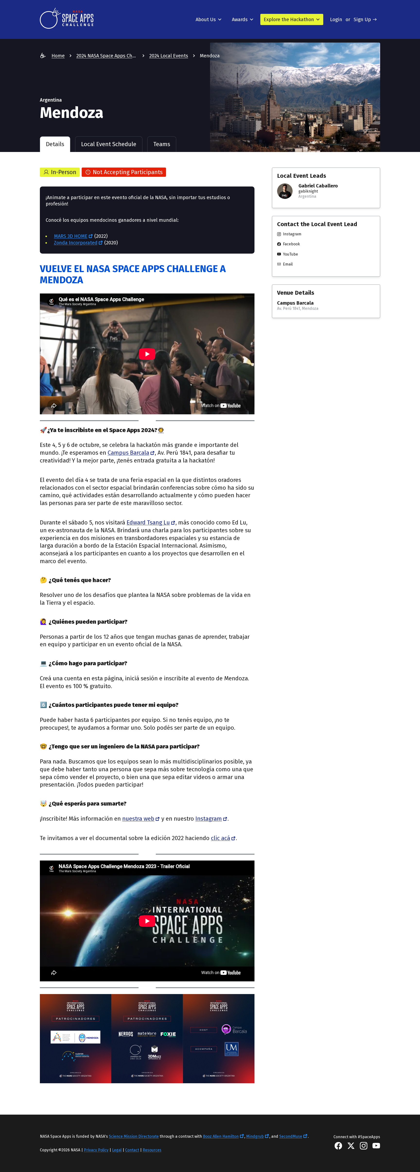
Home (58, 56)
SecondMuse (290, 1136)
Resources (152, 1150)
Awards (240, 19)
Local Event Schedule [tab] (108, 144)
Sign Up (362, 19)
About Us (206, 19)
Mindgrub (255, 1136)
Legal (117, 1150)
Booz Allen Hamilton (221, 1136)
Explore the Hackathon (289, 19)
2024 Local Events (168, 56)
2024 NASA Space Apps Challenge (107, 56)
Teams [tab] (161, 144)
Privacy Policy (96, 1150)
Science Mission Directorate (134, 1136)
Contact (132, 1150)
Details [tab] (55, 144)
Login (336, 19)
